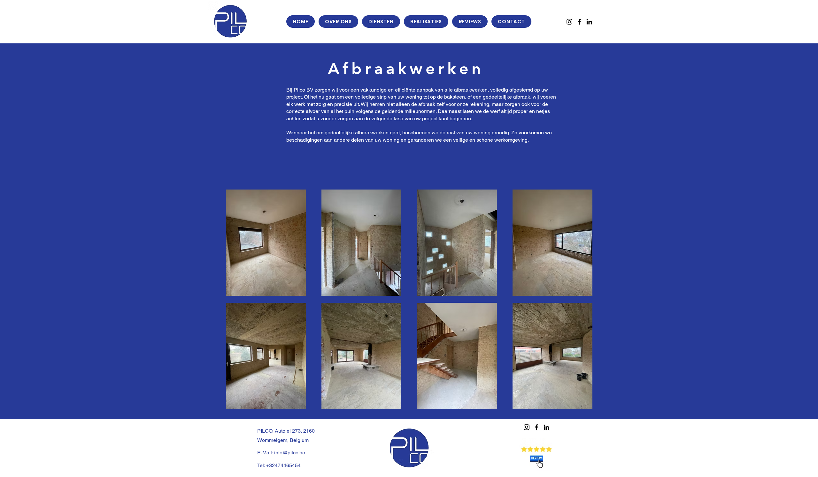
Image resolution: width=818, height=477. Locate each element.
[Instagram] (569, 22)
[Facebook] (579, 22)
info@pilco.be (289, 453)
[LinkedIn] (589, 22)
